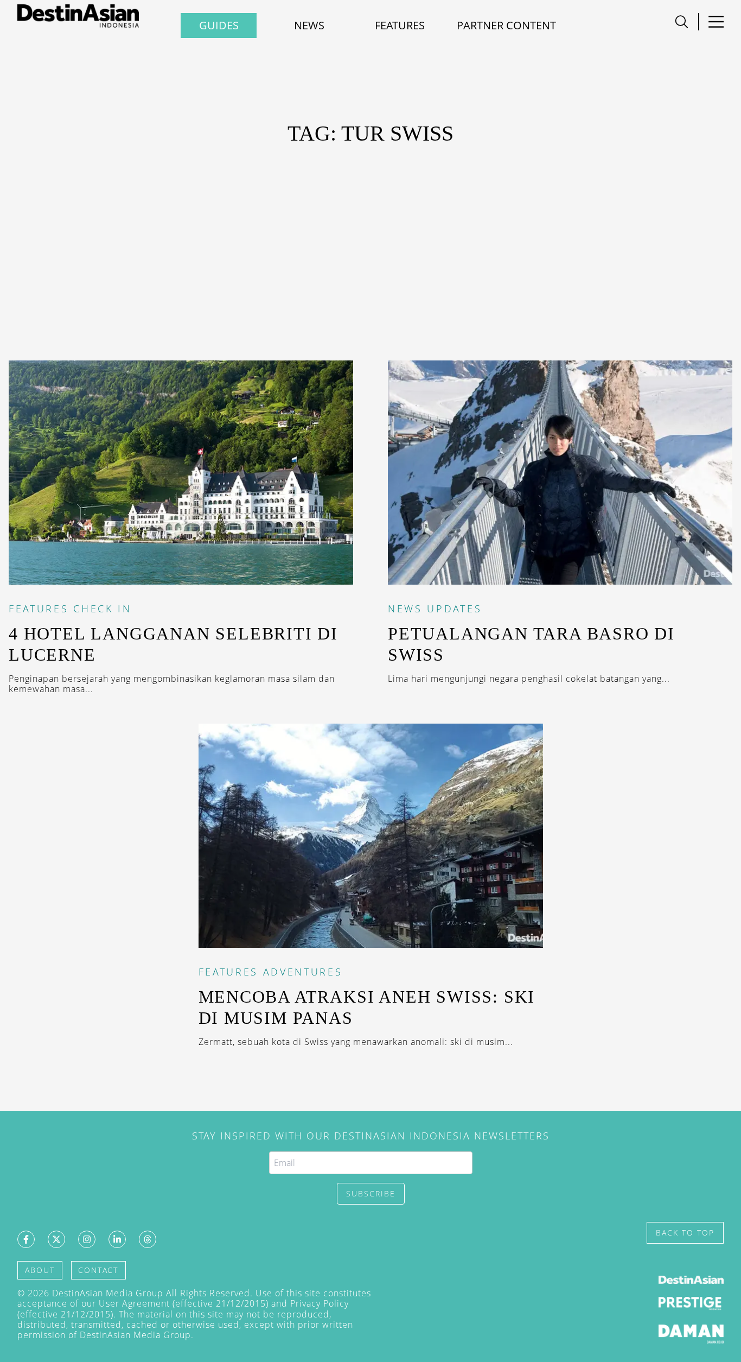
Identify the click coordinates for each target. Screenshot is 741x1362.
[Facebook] (26, 1239)
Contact (98, 1270)
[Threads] (147, 1239)
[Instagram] (86, 1239)
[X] (56, 1239)
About (40, 1270)
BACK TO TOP (685, 1232)
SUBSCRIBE (370, 1193)
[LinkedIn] (117, 1239)
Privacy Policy (319, 1303)
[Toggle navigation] (681, 21)
